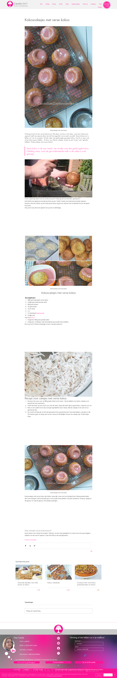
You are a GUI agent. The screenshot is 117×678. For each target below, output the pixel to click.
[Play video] (58, 178)
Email (76, 646)
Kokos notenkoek (53, 583)
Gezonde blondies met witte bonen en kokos (28, 584)
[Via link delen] (34, 546)
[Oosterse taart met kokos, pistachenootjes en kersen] (88, 572)
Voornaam (77, 640)
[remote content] (58, 222)
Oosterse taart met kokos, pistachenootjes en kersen (86, 584)
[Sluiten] (115, 675)
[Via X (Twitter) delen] (30, 546)
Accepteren (108, 675)
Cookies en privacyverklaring (54, 676)
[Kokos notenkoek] (58, 572)
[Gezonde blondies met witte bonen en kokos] (29, 572)
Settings (99, 675)
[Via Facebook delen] (25, 546)
